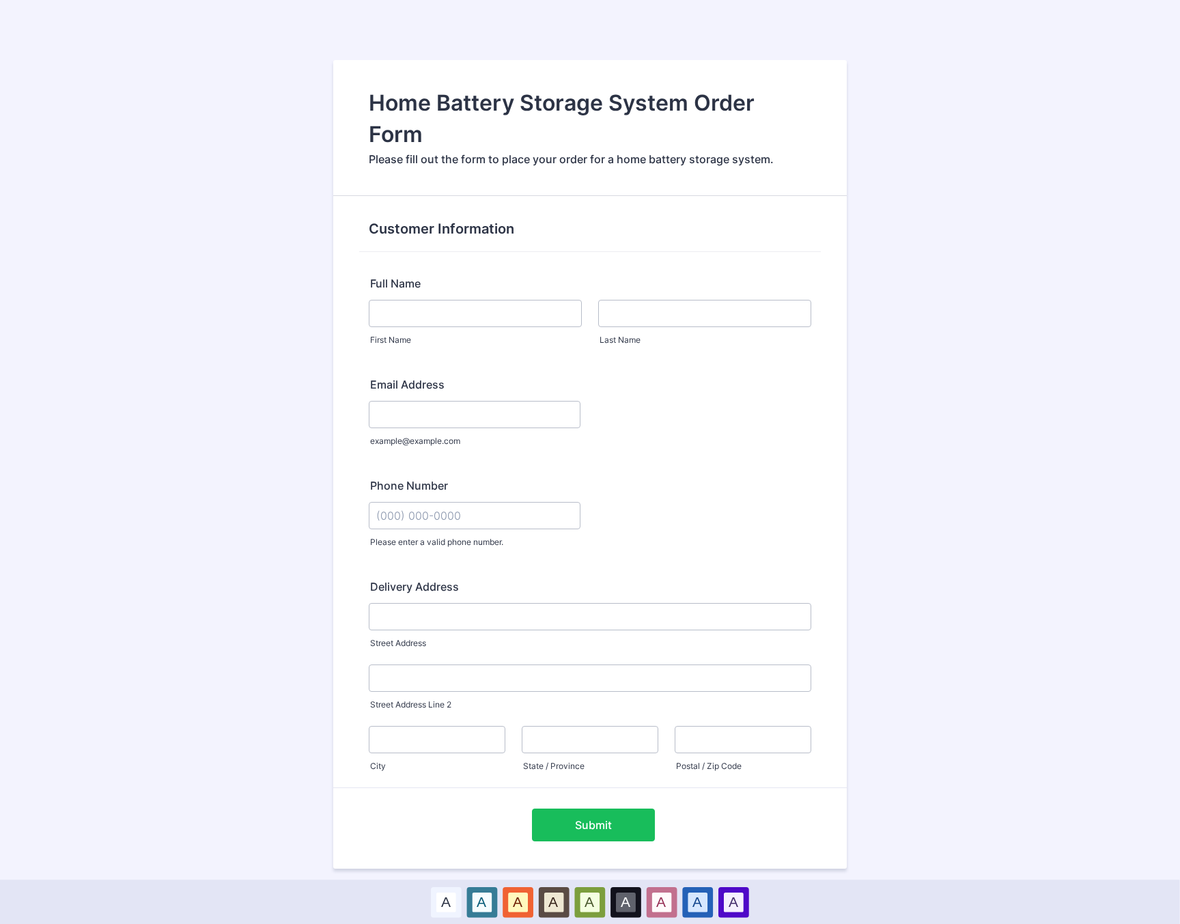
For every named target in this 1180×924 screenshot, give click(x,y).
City (378, 766)
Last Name (620, 340)
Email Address (407, 384)
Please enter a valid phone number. (436, 542)
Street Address (398, 643)
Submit (593, 825)
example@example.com (415, 441)
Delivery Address (414, 586)
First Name (390, 340)
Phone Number (409, 485)
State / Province (554, 766)
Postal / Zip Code (709, 766)
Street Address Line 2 (410, 704)
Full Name (395, 283)
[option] (446, 901)
